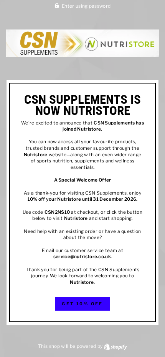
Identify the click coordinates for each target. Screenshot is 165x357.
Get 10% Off (82, 303)
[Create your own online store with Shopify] (115, 346)
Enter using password (86, 6)
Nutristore (89, 129)
